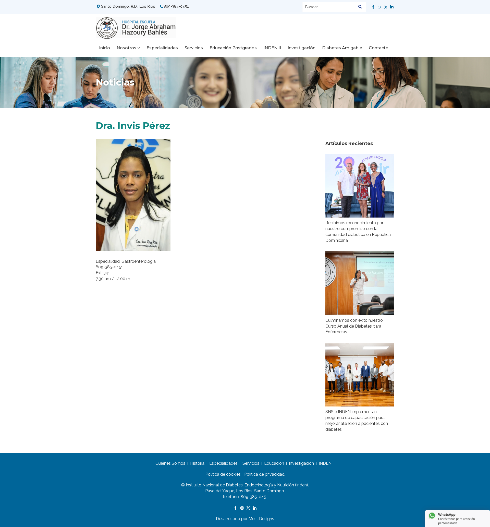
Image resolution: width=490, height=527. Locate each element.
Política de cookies (223, 474)
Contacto (378, 47)
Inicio (104, 47)
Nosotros (127, 47)
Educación (274, 463)
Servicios (194, 47)
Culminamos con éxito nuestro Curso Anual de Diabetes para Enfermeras (354, 326)
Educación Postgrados (233, 47)
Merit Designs (261, 518)
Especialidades (162, 47)
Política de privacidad (264, 474)
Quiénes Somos (170, 463)
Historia (197, 463)
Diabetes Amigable (342, 47)
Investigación (301, 47)
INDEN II (272, 47)
